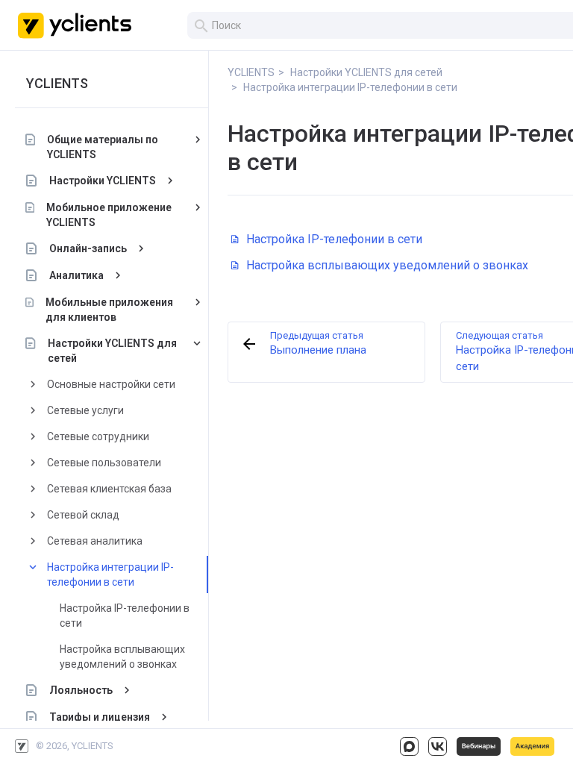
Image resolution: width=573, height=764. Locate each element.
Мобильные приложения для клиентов (109, 309)
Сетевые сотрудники (98, 436)
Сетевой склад (83, 515)
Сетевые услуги (85, 410)
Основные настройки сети (111, 384)
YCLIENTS (57, 83)
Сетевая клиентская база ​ (110, 489)
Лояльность (81, 690)
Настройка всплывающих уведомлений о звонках (122, 656)
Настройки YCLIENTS (102, 181)
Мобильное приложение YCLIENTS (109, 214)
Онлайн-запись (88, 248)
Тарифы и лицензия (99, 717)
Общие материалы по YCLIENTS (102, 147)
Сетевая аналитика (95, 541)
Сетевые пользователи (104, 463)
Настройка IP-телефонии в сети (125, 615)
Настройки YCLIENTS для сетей (112, 350)
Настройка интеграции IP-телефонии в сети (110, 574)
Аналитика (76, 275)
